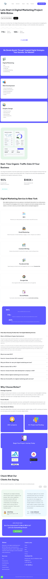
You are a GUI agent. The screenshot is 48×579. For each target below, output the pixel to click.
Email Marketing (24, 232)
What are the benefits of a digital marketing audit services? (17, 379)
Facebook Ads (24, 264)
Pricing (26, 553)
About (23, 3)
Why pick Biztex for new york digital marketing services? (16, 362)
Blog (27, 3)
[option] (12, 503)
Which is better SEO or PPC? (8, 366)
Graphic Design (8, 108)
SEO (24, 217)
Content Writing (24, 249)
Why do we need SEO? (7, 354)
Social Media (24, 295)
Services (17, 3)
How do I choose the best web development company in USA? (18, 370)
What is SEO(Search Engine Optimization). (12, 336)
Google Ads (24, 280)
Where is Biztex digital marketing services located (14, 374)
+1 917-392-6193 (42, 3)
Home (13, 3)
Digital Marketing (8, 63)
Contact (32, 3)
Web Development (9, 86)
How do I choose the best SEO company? (12, 358)
